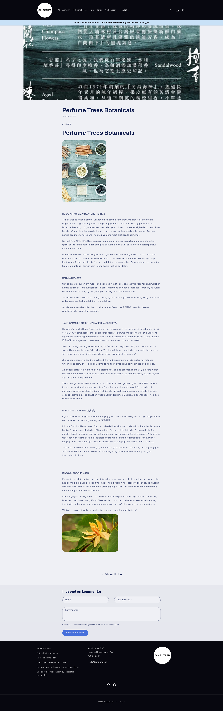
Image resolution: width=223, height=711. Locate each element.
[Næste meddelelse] (185, 22)
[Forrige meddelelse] (38, 22)
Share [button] (68, 124)
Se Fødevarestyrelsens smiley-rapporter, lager (58, 667)
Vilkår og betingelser (46, 658)
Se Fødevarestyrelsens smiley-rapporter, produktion (55, 673)
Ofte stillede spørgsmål (47, 653)
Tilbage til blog (113, 574)
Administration (44, 648)
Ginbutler (108, 702)
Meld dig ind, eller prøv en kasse (51, 662)
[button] (111, 10)
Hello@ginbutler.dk (97, 662)
